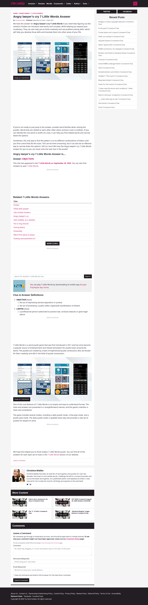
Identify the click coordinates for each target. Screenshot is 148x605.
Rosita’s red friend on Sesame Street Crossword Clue (116, 54)
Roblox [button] (77, 4)
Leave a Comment (19, 460)
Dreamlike (18, 231)
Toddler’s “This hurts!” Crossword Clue (113, 76)
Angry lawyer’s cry (21, 216)
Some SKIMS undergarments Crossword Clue (115, 64)
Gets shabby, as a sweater (24, 220)
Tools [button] (85, 4)
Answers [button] (31, 4)
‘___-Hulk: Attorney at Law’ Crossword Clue (114, 99)
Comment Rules (72, 539)
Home (15, 13)
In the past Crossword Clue (108, 28)
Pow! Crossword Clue (106, 107)
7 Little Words (37, 13)
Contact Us (23, 593)
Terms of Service (55, 543)
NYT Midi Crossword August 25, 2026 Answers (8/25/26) (82, 500)
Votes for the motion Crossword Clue (112, 84)
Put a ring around (21, 223)
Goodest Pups (37, 596)
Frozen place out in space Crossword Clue (114, 32)
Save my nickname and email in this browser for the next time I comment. (43, 575)
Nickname (21, 559)
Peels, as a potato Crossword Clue (111, 36)
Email (19, 567)
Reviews (41, 4)
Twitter (106, 11)
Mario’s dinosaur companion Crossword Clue (115, 95)
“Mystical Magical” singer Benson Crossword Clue (81, 512)
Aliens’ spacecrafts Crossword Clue (111, 45)
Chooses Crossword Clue (107, 59)
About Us (14, 593)
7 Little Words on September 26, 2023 (54, 163)
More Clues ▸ (52, 243)
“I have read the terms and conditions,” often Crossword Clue (115, 89)
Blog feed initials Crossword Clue (110, 80)
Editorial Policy (93, 593)
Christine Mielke (20, 20)
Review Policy (82, 593)
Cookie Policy (59, 593)
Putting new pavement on (24, 238)
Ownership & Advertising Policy (41, 593)
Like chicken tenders (22, 212)
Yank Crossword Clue (106, 68)
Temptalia (27, 596)
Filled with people (21, 209)
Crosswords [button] (58, 4)
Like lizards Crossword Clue (108, 103)
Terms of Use (105, 593)
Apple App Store (41, 287)
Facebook (127, 11)
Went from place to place (24, 235)
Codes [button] (68, 4)
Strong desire (19, 227)
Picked (16, 205)
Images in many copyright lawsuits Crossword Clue (116, 23)
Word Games (24, 13)
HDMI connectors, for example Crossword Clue (116, 49)
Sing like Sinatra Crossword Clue (110, 41)
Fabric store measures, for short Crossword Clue (38, 500)
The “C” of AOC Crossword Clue (38, 512)
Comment (17, 545)
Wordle (49, 4)
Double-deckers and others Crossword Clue (115, 72)
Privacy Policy (44, 543)
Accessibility (116, 593)
